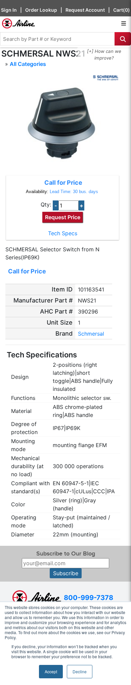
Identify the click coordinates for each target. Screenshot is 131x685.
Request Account (85, 10)
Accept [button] (51, 671)
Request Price (62, 217)
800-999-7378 (88, 598)
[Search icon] (123, 39)
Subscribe (65, 573)
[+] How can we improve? (104, 55)
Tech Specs (62, 233)
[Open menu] (123, 23)
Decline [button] (80, 671)
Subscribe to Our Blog (65, 553)
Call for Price (63, 182)
